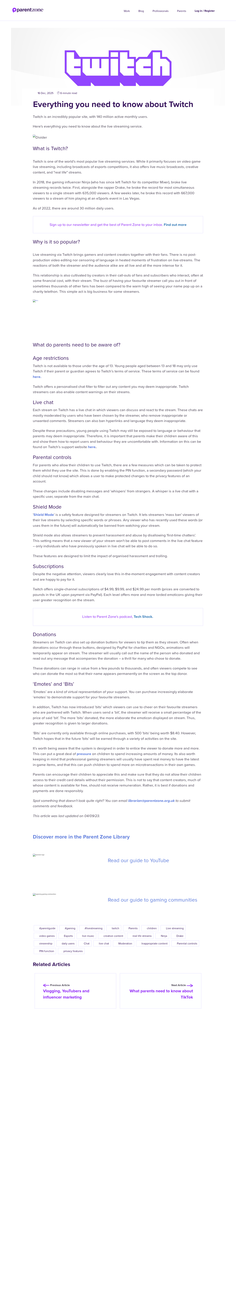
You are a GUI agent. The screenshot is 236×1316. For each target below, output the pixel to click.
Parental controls (187, 943)
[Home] (21, 9)
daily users (68, 943)
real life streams (142, 936)
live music (88, 936)
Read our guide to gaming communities (152, 899)
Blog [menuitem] (141, 11)
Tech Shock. (143, 616)
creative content (113, 936)
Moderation (125, 943)
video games (47, 936)
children (152, 928)
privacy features (73, 951)
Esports (68, 936)
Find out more (175, 224)
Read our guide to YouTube (138, 860)
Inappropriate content (154, 943)
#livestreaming (93, 928)
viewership (45, 943)
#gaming (70, 928)
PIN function (46, 951)
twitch (115, 928)
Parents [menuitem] (181, 11)
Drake (179, 936)
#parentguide (47, 928)
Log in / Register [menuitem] (205, 11)
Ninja (164, 936)
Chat (86, 943)
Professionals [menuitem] (160, 11)
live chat (104, 943)
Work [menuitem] (127, 11)
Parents (133, 928)
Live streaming (175, 928)
